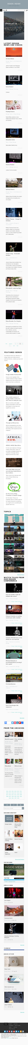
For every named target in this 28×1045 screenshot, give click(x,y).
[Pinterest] (15, 723)
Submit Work (17, 1025)
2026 (7, 791)
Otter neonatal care (9, 987)
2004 (18, 796)
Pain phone (8, 766)
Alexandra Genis (10, 140)
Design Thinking (14, 89)
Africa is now (18, 766)
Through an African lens (12, 423)
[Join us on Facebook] (14, 805)
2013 (10, 794)
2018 (13, 793)
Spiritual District (10, 189)
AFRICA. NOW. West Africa (13, 445)
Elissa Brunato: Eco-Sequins (13, 321)
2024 (13, 791)
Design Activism (14, 167)
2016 (18, 793)
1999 (15, 798)
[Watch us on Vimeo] (16, 1031)
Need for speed (9, 739)
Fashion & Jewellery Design (9, 547)
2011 (15, 794)
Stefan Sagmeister (7, 853)
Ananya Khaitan (10, 164)
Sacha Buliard (9, 87)
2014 (7, 794)
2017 (15, 793)
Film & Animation (18, 547)
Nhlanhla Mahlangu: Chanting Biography (11, 936)
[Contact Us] (23, 1031)
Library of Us (11, 23)
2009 (21, 794)
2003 (21, 796)
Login (10, 1027)
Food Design (17, 114)
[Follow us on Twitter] (7, 805)
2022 (18, 791)
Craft (6, 536)
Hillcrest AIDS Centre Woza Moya (18, 825)
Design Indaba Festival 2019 (13, 374)
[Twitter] (12, 723)
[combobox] (21, 10)
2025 (10, 791)
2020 (7, 793)
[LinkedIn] (17, 723)
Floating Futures (10, 111)
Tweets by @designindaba (9, 881)
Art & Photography (19, 530)
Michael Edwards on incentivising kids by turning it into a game (14, 662)
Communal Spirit (8, 918)
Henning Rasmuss (10, 684)
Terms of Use (12, 1028)
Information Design (19, 559)
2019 (10, 793)
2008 (7, 796)
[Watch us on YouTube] (14, 1031)
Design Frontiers (19, 768)
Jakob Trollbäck (8, 1004)
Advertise (11, 1025)
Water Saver (7, 969)
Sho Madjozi (7, 900)
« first (6, 343)
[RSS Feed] (21, 1031)
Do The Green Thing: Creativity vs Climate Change (13, 494)
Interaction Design (8, 565)
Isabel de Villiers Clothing (9, 839)
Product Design (8, 571)
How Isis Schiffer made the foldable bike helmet (13, 595)
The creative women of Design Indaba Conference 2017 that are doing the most (14, 398)
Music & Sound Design (18, 564)
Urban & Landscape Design (19, 570)
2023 (15, 791)
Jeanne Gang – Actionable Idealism (13, 254)
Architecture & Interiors (8, 529)
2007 (10, 796)
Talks (7, 89)
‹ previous (10, 343)
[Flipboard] (20, 723)
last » (17, 345)
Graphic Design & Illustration (18, 552)
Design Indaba (8, 824)
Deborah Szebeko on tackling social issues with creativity (14, 617)
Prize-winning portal (18, 740)
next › (14, 345)
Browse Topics (20, 574)
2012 (13, 794)
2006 (13, 796)
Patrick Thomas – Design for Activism (13, 220)
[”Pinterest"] (20, 805)
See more (22, 718)
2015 (21, 793)
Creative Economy (18, 536)
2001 (13, 798)
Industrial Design (8, 559)
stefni (16, 852)
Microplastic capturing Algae (13, 288)
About (10, 1024)
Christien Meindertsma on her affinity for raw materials (14, 638)
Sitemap (15, 1027)
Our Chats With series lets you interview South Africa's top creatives (13, 471)
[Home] (14, 4)
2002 (10, 798)
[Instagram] (12, 1031)
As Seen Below (10, 58)
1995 (18, 798)
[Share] (22, 723)
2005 (15, 796)
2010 (18, 794)
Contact (15, 1024)
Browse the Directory (19, 859)
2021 (21, 791)
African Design (8, 524)
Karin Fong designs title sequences (12, 706)
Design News (9, 61)
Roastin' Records (18, 839)
